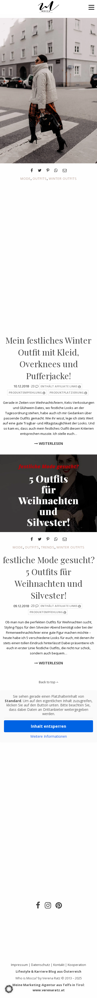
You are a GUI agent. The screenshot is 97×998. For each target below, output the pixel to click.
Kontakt (58, 964)
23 (33, 386)
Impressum (19, 964)
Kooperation (77, 964)
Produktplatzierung (66, 392)
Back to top (47, 682)
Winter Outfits (63, 178)
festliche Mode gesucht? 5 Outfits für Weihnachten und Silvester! (49, 577)
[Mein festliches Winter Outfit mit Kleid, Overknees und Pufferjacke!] (48, 90)
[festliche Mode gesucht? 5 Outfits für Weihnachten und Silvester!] (48, 493)
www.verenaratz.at (49, 990)
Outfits (40, 178)
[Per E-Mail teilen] (65, 170)
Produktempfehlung (25, 392)
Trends (47, 547)
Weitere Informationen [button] (48, 736)
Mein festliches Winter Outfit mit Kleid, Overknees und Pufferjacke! (48, 357)
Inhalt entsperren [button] (48, 726)
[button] (91, 7)
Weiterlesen (50, 443)
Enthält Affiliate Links (59, 386)
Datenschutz (40, 964)
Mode (25, 178)
